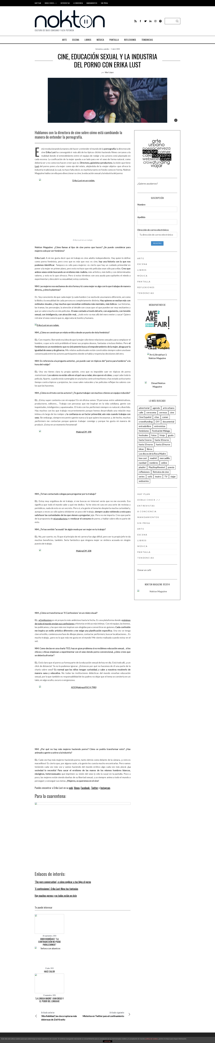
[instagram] (155, 21)
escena (142, 264)
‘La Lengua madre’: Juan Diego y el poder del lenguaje (49, 1000)
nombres (153, 462)
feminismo (144, 430)
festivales (143, 435)
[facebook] (140, 21)
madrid (153, 458)
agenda (156, 408)
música (142, 275)
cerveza (163, 412)
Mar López (109, 72)
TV (165, 476)
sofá (150, 476)
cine (172, 412)
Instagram (105, 788)
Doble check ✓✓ (51, 3)
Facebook (85, 788)
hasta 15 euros (146, 444)
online (164, 462)
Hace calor (49, 971)
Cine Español (145, 417)
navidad (142, 462)
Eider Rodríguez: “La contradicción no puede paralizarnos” (49, 941)
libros (142, 270)
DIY (158, 421)
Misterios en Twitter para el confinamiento (103, 1014)
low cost (143, 458)
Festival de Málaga (161, 430)
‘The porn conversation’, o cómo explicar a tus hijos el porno (63, 882)
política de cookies (151, 1039)
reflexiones (146, 287)
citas (156, 417)
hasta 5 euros (145, 440)
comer (165, 417)
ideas (141, 449)
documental (168, 421)
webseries (144, 481)
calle (141, 412)
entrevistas (159, 426)
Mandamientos (92, 3)
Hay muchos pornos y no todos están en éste (56, 895)
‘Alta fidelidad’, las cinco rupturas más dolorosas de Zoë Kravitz (59, 1016)
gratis (171, 435)
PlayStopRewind (157, 467)
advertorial (144, 408)
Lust (37, 166)
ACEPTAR (107, 1041)
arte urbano (168, 408)
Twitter (94, 788)
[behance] (160, 21)
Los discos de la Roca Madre (152, 453)
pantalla (106, 49)
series (142, 476)
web (71, 788)
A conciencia (78, 3)
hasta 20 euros (163, 444)
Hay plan (38, 3)
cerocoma (151, 412)
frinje (162, 435)
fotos (154, 435)
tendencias (145, 293)
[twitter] (145, 21)
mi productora (60, 518)
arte (140, 258)
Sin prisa (104, 3)
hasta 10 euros (162, 440)
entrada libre (145, 426)
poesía (171, 467)
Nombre (141, 204)
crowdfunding (146, 421)
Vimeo (77, 788)
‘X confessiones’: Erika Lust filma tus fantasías (56, 889)
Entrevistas (65, 3)
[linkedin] (150, 21)
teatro (158, 476)
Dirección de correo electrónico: (153, 230)
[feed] (135, 21)
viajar (173, 476)
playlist (142, 467)
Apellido (141, 217)
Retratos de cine (161, 471)
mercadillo (165, 458)
